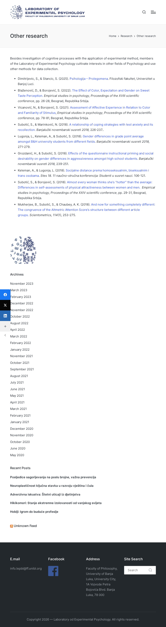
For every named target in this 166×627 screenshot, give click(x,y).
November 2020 (21, 435)
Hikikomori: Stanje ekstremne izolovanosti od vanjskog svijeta (56, 503)
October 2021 (19, 363)
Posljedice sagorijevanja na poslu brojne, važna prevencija (53, 477)
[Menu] (153, 12)
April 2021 (17, 402)
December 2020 (21, 429)
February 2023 (20, 297)
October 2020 (20, 442)
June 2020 (17, 448)
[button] (150, 570)
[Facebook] (5, 294)
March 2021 (18, 409)
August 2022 (19, 323)
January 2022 (20, 349)
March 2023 (18, 290)
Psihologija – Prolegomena (89, 79)
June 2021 (17, 389)
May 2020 (17, 455)
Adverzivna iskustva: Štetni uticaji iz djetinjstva (45, 494)
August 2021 (19, 376)
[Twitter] (5, 305)
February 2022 (20, 343)
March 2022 (18, 336)
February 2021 (20, 415)
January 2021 (19, 422)
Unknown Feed (25, 526)
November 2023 (21, 283)
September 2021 (22, 369)
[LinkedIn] (5, 315)
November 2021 (21, 356)
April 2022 (17, 330)
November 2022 (21, 310)
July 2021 (17, 382)
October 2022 (20, 316)
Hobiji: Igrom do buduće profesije (34, 512)
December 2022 (21, 303)
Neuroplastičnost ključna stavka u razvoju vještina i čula (52, 486)
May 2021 (17, 396)
